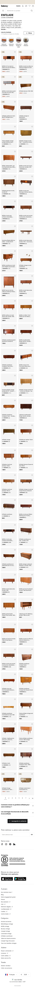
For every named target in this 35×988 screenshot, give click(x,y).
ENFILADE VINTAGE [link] (11, 45)
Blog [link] (2, 894)
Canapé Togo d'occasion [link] (8, 941)
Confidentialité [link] (6, 909)
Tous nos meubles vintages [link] (8, 943)
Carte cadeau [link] (6, 955)
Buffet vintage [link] (5, 926)
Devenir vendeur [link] (6, 965)
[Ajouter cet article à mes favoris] (15, 52)
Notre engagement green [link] (8, 897)
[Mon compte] (23, 6)
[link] (4, 6)
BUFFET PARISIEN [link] (26, 45)
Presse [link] (3, 899)
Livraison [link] (4, 953)
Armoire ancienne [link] (6, 921)
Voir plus (3, 29)
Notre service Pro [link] (6, 958)
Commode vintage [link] (6, 933)
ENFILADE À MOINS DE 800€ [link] (18, 46)
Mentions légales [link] (7, 906)
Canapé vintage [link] (5, 931)
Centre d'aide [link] (6, 914)
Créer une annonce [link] (6, 968)
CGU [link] (3, 904)
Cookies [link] (4, 911)
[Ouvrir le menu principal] (3, 11)
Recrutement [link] (5, 902)
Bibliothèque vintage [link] (7, 924)
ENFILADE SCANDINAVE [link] (4, 45)
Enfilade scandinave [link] (6, 936)
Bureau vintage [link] (5, 929)
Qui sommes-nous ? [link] (6, 892)
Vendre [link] (18, 6)
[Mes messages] (26, 6)
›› (32, 798)
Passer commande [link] (7, 951)
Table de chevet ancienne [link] (8, 938)
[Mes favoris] (30, 6)
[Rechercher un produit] (32, 10)
